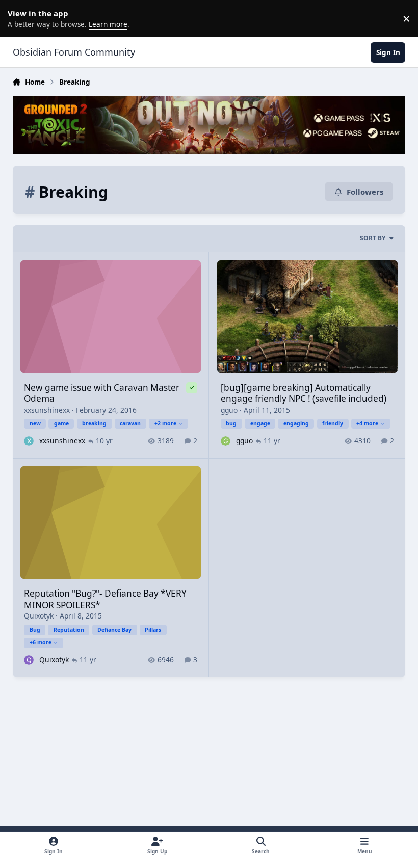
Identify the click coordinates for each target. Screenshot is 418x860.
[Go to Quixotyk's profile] (29, 660)
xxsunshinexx (47, 410)
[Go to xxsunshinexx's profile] (29, 441)
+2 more (165, 423)
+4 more (367, 423)
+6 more (40, 642)
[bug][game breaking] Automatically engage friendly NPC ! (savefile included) (303, 393)
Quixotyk (39, 616)
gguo (229, 410)
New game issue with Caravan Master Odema (101, 393)
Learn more (20, 18)
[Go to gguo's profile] (225, 441)
